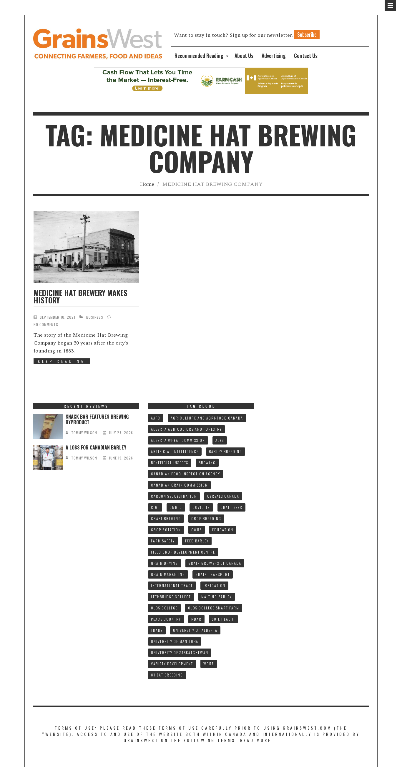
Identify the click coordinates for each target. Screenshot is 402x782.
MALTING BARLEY (216, 596)
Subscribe (307, 34)
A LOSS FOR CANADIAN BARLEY (96, 447)
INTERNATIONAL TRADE (172, 585)
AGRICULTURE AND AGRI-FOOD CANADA (207, 417)
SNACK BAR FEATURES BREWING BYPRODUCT (97, 419)
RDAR (196, 618)
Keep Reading (62, 361)
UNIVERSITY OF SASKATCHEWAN (179, 652)
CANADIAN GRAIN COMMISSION (179, 484)
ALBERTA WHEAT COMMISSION (178, 440)
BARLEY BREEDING (225, 451)
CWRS (196, 529)
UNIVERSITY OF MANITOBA (174, 641)
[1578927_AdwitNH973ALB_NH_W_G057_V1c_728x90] (201, 80)
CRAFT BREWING (166, 518)
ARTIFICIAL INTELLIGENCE (175, 451)
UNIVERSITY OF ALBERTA (195, 630)
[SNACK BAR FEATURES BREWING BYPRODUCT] (48, 426)
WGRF (208, 663)
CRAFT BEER (231, 507)
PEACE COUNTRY (166, 618)
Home (147, 184)
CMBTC (176, 507)
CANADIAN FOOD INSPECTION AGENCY (185, 473)
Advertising (274, 55)
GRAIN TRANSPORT (212, 574)
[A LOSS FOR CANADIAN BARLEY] (48, 457)
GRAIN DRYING (164, 563)
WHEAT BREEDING (167, 674)
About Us (244, 55)
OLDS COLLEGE (164, 607)
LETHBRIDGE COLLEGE (171, 596)
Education (222, 529)
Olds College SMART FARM (213, 607)
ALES (219, 440)
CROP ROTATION (166, 529)
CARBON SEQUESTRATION (174, 496)
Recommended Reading (199, 55)
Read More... (259, 740)
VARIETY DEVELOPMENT (172, 663)
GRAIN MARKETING (168, 574)
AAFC (155, 417)
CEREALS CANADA (223, 496)
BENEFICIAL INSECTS (169, 462)
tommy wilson (84, 432)
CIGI (155, 507)
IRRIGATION (214, 585)
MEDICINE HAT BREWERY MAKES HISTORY (80, 296)
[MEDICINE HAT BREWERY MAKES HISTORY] (86, 247)
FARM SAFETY (163, 540)
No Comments (46, 324)
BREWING (207, 462)
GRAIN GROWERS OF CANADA (214, 563)
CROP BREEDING (206, 518)
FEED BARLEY (197, 540)
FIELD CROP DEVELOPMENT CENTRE (183, 551)
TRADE (157, 630)
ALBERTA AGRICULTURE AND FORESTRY (186, 429)
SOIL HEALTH (223, 618)
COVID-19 (201, 507)
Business (94, 317)
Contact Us (306, 55)
